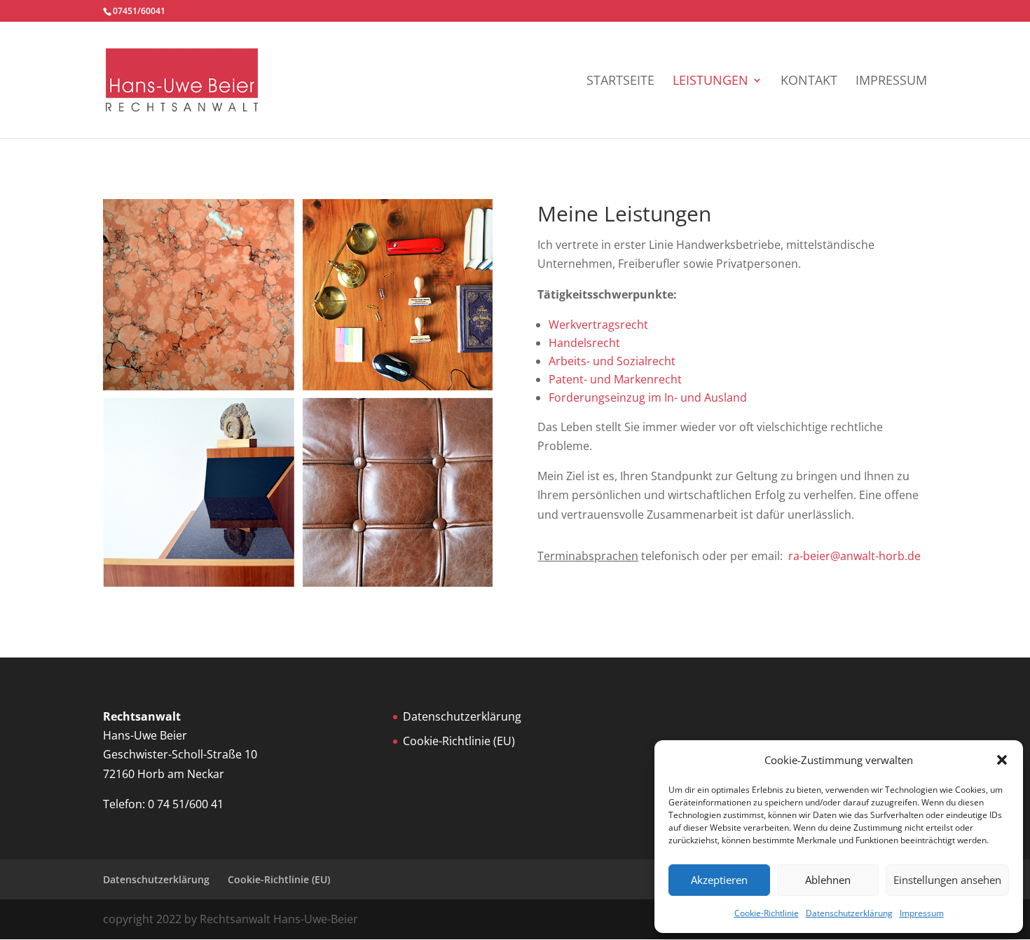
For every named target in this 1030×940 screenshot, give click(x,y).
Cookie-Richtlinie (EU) (459, 741)
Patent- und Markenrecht (615, 379)
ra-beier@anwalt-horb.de (854, 556)
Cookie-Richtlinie (766, 913)
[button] (1002, 760)
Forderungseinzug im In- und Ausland (648, 397)
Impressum (922, 913)
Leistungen (710, 81)
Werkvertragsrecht (598, 324)
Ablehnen (828, 880)
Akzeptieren (719, 880)
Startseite (620, 81)
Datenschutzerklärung (849, 913)
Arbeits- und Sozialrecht (612, 361)
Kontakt (809, 81)
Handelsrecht (584, 342)
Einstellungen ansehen (947, 880)
